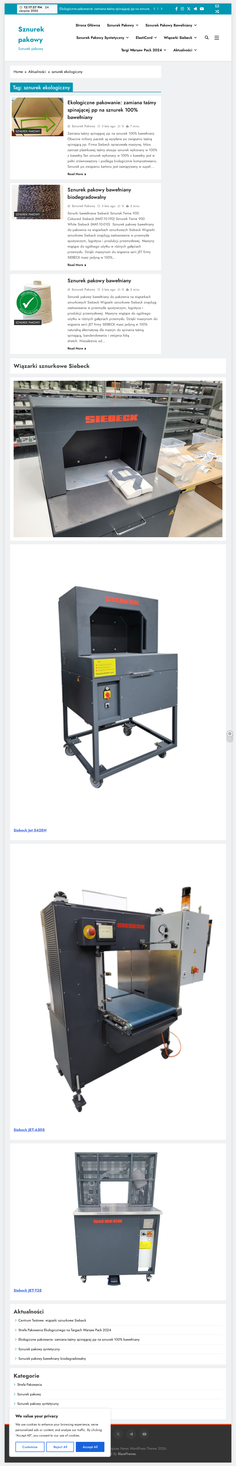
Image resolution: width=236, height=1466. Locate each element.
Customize (30, 1447)
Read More (75, 174)
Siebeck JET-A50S (29, 1129)
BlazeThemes (127, 1454)
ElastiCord (144, 37)
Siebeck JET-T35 (27, 1290)
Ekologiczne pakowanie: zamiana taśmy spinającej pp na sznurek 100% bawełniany (112, 110)
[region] (60, 1432)
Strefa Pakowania (29, 1384)
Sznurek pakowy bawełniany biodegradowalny (99, 193)
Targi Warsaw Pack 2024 (141, 50)
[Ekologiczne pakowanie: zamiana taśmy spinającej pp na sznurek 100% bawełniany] (37, 117)
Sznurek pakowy (120, 25)
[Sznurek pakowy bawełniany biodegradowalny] (37, 202)
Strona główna (88, 25)
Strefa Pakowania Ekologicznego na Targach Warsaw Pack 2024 (64, 1330)
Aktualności (182, 50)
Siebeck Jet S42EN (30, 830)
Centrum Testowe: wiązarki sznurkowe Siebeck (52, 1320)
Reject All (60, 1447)
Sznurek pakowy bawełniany (168, 25)
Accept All (90, 1447)
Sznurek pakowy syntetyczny (131, 9)
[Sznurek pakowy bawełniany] (37, 301)
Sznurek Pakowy (83, 126)
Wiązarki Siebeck (178, 37)
